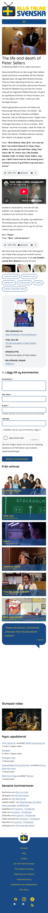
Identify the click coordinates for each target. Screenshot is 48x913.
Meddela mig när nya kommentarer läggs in (22, 430)
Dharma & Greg (9, 776)
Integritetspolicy (24, 879)
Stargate (6, 750)
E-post (5, 405)
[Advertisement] (24, 675)
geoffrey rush (29, 276)
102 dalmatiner (22, 795)
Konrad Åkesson (29, 334)
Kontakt (24, 848)
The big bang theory (16, 591)
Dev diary (24, 889)
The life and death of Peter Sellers (20, 343)
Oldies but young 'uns (35, 743)
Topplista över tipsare (24, 874)
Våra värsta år (9, 743)
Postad (10, 493)
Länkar (24, 858)
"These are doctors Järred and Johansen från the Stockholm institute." (21, 631)
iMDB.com (9, 364)
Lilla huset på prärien (25, 825)
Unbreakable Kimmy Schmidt (15, 765)
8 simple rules (12, 490)
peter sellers (24, 283)
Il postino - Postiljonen (24, 809)
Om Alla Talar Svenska (24, 863)
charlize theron (11, 276)
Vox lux (8, 515)
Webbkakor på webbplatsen (24, 884)
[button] (8, 268)
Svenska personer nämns (14, 289)
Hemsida (5, 419)
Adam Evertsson (12, 334)
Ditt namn (6, 394)
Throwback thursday (24, 869)
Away (6, 541)
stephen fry (9, 283)
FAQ (24, 853)
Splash (41, 640)
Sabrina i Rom (11, 566)
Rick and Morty (13, 617)
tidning (38, 283)
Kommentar (7, 379)
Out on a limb (22, 792)
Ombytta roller (9, 758)
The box (29, 776)
